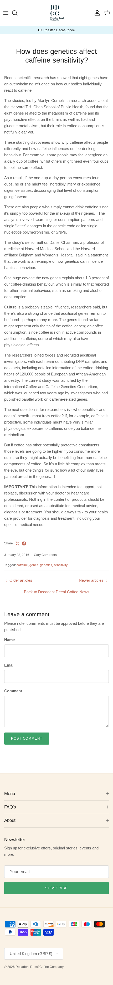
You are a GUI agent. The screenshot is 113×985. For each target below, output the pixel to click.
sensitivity (61, 565)
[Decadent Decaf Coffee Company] (56, 13)
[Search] (17, 13)
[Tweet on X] (17, 543)
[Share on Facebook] (24, 543)
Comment (13, 691)
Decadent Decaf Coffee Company (39, 967)
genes (33, 565)
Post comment (26, 738)
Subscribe (56, 888)
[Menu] (6, 13)
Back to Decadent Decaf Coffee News (56, 592)
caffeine (22, 565)
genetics (46, 565)
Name (9, 639)
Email (9, 665)
